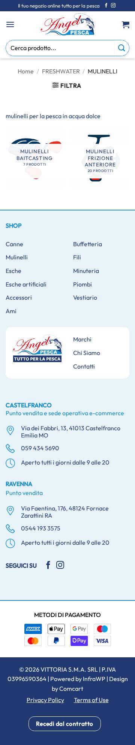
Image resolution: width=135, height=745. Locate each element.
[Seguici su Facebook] (106, 5)
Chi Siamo (86, 353)
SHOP (14, 225)
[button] (10, 24)
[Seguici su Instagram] (113, 5)
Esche (13, 270)
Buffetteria (87, 244)
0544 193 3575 (40, 528)
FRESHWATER (61, 71)
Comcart (71, 688)
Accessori (19, 297)
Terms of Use (91, 700)
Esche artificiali (26, 284)
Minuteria (86, 270)
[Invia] (121, 48)
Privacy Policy (45, 700)
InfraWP (94, 679)
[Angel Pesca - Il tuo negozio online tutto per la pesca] (67, 24)
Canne (14, 244)
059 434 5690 (40, 448)
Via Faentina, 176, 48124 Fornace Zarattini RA (65, 511)
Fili (77, 257)
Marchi (82, 339)
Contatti (84, 366)
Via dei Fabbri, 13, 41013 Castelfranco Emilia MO (70, 431)
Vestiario (85, 297)
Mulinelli (17, 257)
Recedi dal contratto (64, 723)
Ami (11, 311)
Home (26, 71)
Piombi (82, 284)
